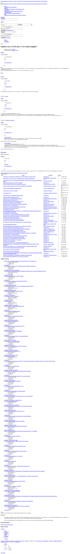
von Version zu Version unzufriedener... (11, 251)
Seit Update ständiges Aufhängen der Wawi (11, 197)
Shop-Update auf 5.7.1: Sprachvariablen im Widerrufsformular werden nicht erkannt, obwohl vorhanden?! (24, 471)
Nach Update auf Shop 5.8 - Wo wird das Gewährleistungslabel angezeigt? (17, 185)
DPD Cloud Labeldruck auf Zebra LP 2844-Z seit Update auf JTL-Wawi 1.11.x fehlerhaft (19, 232)
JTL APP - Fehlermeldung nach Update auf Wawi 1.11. (13, 227)
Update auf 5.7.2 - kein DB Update (10, 213)
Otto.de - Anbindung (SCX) (48, 231)
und (9, 120)
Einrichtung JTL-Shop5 (47, 180)
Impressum (6, 535)
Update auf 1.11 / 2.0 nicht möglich (10, 205)
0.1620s (9, 547)
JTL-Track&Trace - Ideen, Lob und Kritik (12, 490)
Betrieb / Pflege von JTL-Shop (49, 204)
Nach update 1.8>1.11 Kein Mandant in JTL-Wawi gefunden (14, 238)
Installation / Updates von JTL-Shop (50, 193)
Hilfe (5, 524)
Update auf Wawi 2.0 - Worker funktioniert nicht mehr (13, 195)
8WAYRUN (17, 541)
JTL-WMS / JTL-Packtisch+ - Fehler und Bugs (13, 400)
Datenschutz (6, 533)
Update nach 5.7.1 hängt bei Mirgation (11, 234)
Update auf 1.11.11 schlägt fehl (9, 241)
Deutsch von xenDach (55, 540)
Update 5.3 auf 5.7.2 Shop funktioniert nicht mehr (12, 198)
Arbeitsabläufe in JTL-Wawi (48, 251)
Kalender (8, 524)
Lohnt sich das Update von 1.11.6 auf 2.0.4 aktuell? (12, 182)
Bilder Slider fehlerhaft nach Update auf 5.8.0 (12, 188)
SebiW (2, 98)
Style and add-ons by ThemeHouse (41, 540)
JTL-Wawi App (46, 227)
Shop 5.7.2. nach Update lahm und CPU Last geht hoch (14, 206)
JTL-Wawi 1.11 (46, 218)
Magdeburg (6, 164)
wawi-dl (2, 76)
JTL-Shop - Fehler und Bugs (48, 188)
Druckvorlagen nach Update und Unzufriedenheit (12, 202)
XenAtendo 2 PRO (4, 541)
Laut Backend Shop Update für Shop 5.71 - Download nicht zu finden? (17, 226)
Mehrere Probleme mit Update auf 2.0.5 (10, 199)
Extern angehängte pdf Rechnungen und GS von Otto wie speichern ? (16, 256)
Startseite (2, 524)
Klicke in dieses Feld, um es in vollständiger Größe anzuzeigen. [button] (16, 139)
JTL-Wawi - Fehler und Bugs (48, 228)
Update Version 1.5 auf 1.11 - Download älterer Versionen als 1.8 (16, 242)
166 (5, 58)
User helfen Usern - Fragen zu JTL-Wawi (11, 270)
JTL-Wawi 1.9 (46, 214)
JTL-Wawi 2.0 (46, 176)
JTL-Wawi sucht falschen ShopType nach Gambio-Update (13, 237)
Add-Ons (26, 540)
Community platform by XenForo (12, 540)
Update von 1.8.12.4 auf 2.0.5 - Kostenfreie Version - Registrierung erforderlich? (18, 178)
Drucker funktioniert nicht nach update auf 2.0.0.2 (13, 201)
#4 (4, 135)
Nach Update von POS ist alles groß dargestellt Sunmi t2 (14, 184)
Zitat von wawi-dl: (7, 137)
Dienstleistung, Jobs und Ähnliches (50, 255)
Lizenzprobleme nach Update (8, 209)
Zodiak (13, 49)
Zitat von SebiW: (7, 143)
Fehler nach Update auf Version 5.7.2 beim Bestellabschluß (15, 204)
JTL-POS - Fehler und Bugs (48, 201)
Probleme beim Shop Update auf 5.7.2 (11, 208)
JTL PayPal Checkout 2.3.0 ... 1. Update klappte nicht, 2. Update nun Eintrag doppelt (20, 246)
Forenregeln (6, 531)
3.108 (5, 104)
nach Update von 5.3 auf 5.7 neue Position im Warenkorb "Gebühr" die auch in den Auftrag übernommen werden (25, 271)
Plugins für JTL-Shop (47, 246)
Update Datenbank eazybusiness (9, 224)
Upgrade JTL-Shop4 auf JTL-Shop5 (50, 198)
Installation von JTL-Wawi (48, 205)
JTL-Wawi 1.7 (46, 237)
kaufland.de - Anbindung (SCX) (49, 230)
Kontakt (11, 524)
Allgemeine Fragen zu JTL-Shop (49, 185)
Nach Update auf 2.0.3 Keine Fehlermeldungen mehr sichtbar (14, 231)
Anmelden (2, 528)
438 (5, 160)
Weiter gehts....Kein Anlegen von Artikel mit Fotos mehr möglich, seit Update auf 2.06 (19, 176)
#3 (4, 111)
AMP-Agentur (3, 152)
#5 (4, 169)
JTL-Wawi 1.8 (46, 209)
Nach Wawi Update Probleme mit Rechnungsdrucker (13, 220)
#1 (4, 65)
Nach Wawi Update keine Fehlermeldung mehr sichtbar (13, 230)
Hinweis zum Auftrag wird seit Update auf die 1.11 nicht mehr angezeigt (17, 221)
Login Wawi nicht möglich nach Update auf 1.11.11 (12, 218)
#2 (4, 89)
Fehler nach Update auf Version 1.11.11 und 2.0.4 (12, 239)
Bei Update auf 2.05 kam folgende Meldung (11, 217)
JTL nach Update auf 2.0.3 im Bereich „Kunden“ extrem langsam (15, 235)
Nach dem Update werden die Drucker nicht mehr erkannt (13, 247)
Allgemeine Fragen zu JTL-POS (49, 184)
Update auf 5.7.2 (7, 193)
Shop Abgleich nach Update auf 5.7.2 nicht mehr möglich (16, 215)
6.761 (5, 82)
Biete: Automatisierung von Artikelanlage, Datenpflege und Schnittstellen (17, 255)
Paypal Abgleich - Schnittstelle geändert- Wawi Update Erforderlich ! (16, 228)
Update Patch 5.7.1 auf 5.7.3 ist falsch (10, 190)
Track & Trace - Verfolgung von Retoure (11, 249)
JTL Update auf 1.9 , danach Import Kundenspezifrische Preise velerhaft (16, 214)
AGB (5, 534)
